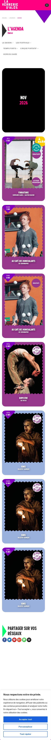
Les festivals (22, 43)
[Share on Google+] (19, 640)
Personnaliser (25, 727)
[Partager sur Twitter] (9, 640)
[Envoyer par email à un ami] (29, 640)
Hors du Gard (10, 54)
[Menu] (47, 5)
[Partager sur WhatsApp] (24, 640)
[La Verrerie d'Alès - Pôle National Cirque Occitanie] (14, 6)
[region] (25, 715)
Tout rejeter (25, 734)
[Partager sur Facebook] (4, 640)
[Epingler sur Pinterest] (14, 640)
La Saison (7, 43)
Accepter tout (25, 719)
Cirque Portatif (28, 48)
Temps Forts (9, 48)
